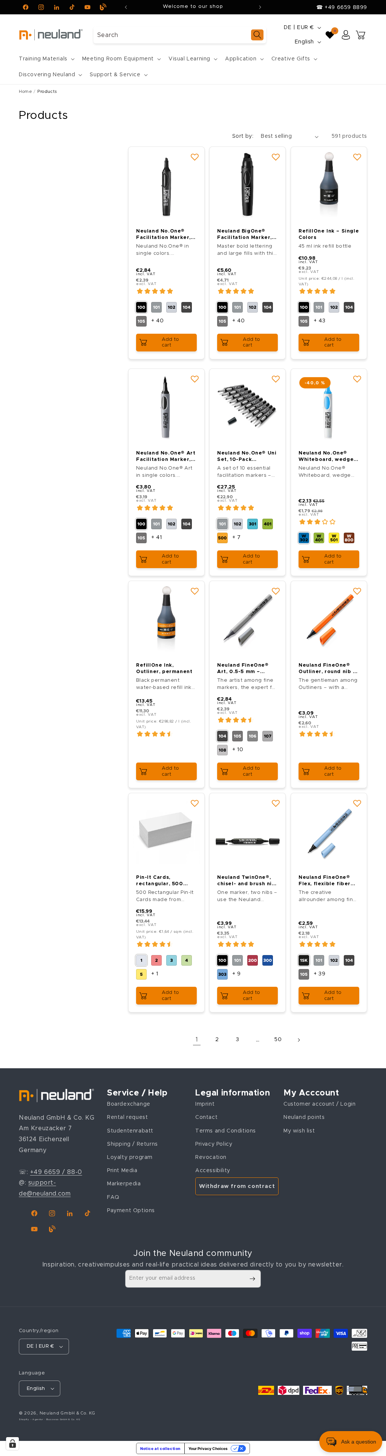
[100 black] (141, 307)
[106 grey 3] (252, 736)
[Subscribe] (252, 1279)
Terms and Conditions (225, 1131)
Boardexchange (128, 1104)
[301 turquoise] (252, 524)
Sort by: (242, 136)
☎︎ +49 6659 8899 (341, 7)
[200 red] (252, 960)
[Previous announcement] (126, 7)
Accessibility (212, 1170)
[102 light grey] (171, 307)
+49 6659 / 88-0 (56, 1172)
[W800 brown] (349, 538)
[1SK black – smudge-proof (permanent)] (304, 960)
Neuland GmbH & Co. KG (67, 1413)
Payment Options (131, 1210)
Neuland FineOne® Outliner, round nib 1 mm (327, 669)
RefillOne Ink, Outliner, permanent (164, 669)
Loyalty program (130, 1157)
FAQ (113, 1197)
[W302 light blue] (304, 538)
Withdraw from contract (237, 1186)
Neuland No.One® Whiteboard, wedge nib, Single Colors (326, 457)
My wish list (299, 1131)
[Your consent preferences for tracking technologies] (12, 1443)
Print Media (122, 1170)
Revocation (211, 1157)
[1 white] (141, 960)
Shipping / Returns (132, 1144)
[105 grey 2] (141, 321)
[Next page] (298, 1040)
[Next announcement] (260, 7)
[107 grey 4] (267, 736)
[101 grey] (156, 307)
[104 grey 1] (186, 307)
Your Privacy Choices (208, 1448)
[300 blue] (267, 960)
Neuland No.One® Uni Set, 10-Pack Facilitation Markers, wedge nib (246, 457)
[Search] (257, 34)
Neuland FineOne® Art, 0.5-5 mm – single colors (243, 669)
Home (25, 91)
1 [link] (197, 1040)
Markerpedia (124, 1183)
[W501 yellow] (334, 538)
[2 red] (156, 960)
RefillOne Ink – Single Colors (329, 234)
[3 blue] (171, 960)
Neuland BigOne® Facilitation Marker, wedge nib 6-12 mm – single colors (246, 235)
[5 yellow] (141, 974)
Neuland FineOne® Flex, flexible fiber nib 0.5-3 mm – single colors (329, 881)
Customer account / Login (319, 1104)
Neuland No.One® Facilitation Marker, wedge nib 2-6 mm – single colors (164, 235)
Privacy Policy (213, 1144)
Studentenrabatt (130, 1131)
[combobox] (179, 34)
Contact (206, 1117)
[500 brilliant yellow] (222, 538)
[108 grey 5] (222, 750)
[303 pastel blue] (222, 974)
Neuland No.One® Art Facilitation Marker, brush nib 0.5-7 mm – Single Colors (165, 457)
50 (278, 1039)
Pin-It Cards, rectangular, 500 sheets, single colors (165, 881)
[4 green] (186, 960)
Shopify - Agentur (31, 1419)
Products (47, 91)
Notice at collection (160, 1448)
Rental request (127, 1117)
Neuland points (304, 1117)
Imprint (204, 1104)
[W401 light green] (319, 538)
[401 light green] (267, 524)
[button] (46, 59)
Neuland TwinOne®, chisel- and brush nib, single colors (247, 881)
